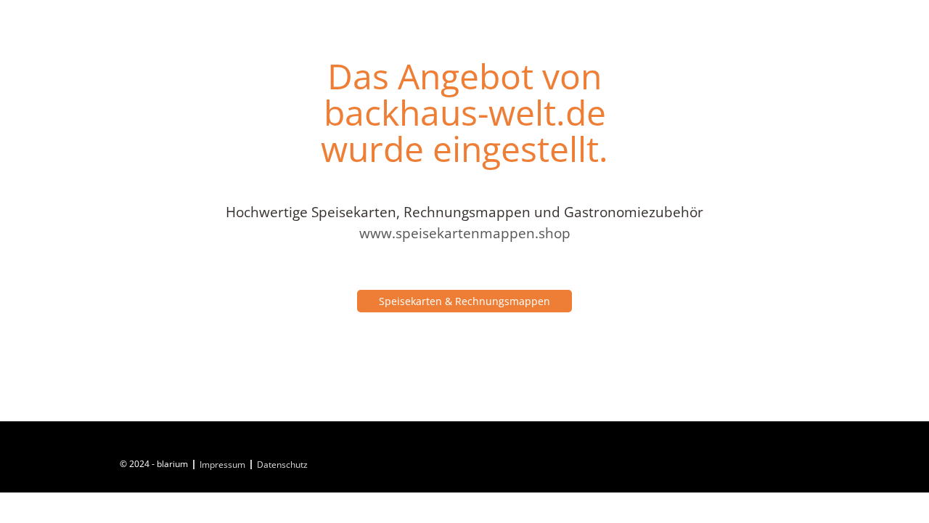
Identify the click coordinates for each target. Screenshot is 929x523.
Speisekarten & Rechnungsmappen (464, 301)
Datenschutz (282, 464)
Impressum (222, 464)
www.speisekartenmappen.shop (464, 233)
